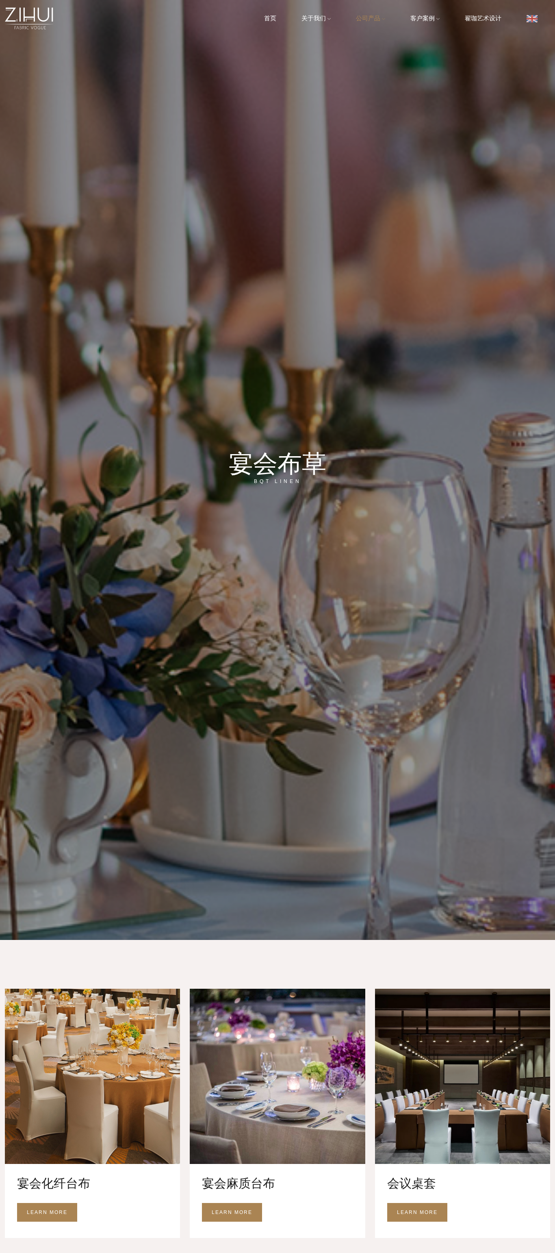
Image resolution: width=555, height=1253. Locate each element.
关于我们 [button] (314, 18)
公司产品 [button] (369, 18)
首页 (270, 18)
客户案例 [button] (423, 18)
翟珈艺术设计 (483, 18)
